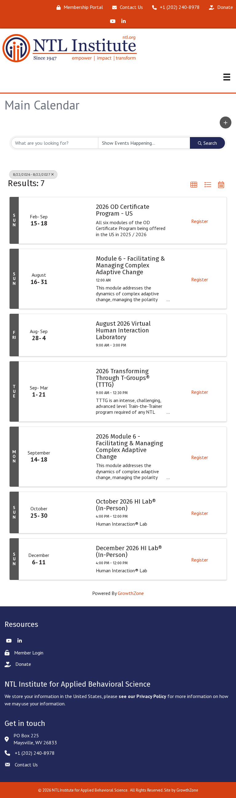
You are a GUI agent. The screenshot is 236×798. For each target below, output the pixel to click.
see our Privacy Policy (142, 696)
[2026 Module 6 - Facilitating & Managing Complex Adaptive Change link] (74, 456)
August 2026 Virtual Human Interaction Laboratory (123, 330)
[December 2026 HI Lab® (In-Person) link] (74, 559)
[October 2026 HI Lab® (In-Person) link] (74, 512)
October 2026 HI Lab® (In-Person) (126, 505)
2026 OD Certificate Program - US (122, 210)
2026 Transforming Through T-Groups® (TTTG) (123, 378)
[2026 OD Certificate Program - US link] (74, 220)
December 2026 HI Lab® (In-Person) (129, 551)
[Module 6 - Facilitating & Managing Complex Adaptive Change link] (74, 279)
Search (210, 143)
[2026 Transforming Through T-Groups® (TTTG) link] (74, 391)
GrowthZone (131, 593)
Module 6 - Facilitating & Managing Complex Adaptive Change (130, 265)
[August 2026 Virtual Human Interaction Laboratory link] (74, 335)
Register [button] (199, 221)
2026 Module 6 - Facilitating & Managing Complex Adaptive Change (129, 446)
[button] (225, 123)
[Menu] (226, 77)
